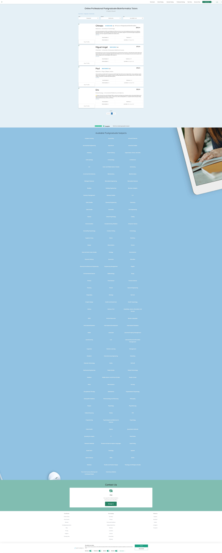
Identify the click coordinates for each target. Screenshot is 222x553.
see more (97, 34)
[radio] (106, 25)
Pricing (66, 530)
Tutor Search (152, 2)
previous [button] (108, 113)
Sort (123, 16)
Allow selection (141, 548)
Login (217, 2)
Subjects (102, 16)
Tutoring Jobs (66, 536)
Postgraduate (86, 13)
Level (79, 16)
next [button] (114, 113)
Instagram (155, 525)
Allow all (141, 545)
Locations (111, 530)
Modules (111, 527)
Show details (122, 550)
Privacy (111, 519)
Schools (111, 533)
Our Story (111, 516)
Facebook (155, 519)
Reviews (66, 522)
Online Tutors (66, 516)
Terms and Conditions (111, 522)
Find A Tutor (207, 2)
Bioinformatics (91, 13)
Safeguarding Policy (111, 525)
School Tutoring (160, 2)
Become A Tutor (197, 2)
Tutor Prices (189, 2)
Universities (111, 536)
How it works (66, 519)
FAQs (67, 527)
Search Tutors (80, 13)
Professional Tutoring (181, 2)
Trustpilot (155, 527)
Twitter (155, 522)
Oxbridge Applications (66, 525)
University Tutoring (170, 2)
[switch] (100, 551)
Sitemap (111, 539)
